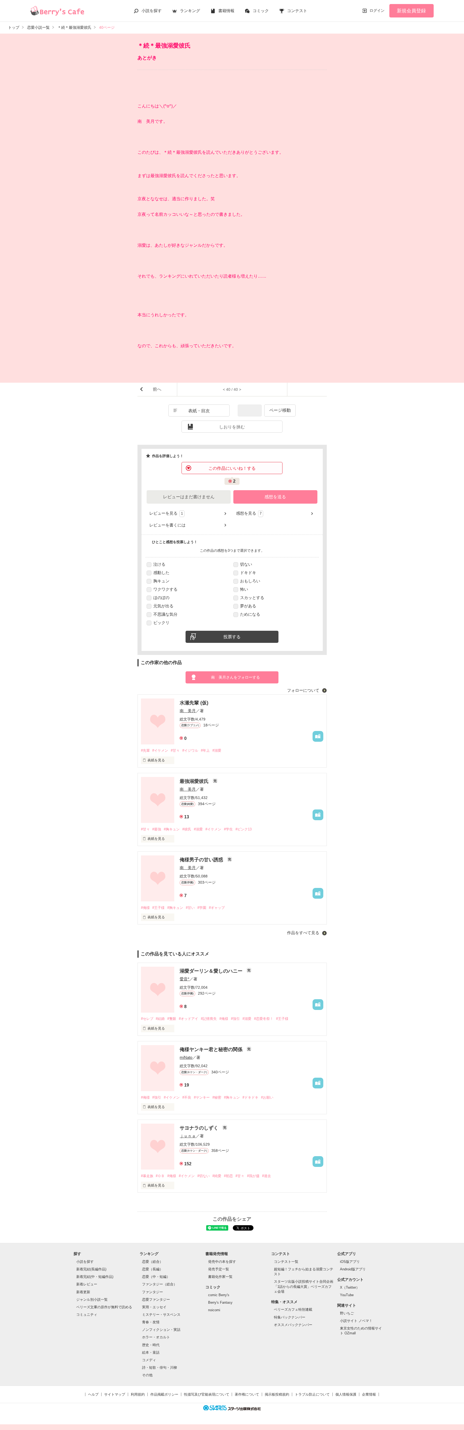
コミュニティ (86, 1315)
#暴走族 (147, 1176)
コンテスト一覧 (286, 1262)
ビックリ (161, 622)
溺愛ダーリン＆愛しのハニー (212, 971)
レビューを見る (166, 513)
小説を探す (152, 10)
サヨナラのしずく (200, 1128)
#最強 (156, 829)
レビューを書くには (167, 525)
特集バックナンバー (289, 1317)
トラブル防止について (312, 1394)
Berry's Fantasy (220, 1302)
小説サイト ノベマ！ (356, 1321)
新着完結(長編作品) (91, 1269)
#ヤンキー (202, 1097)
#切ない (203, 1176)
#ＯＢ (160, 1176)
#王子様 (158, 908)
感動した (161, 572)
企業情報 (369, 1394)
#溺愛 (216, 750)
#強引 (235, 1019)
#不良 (186, 1097)
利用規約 (138, 1394)
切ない (246, 564)
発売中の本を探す (222, 1262)
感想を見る (249, 513)
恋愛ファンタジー (156, 1300)
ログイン (377, 10)
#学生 (228, 829)
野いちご (347, 1313)
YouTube (347, 1295)
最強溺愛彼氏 (195, 781)
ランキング (190, 10)
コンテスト (297, 10)
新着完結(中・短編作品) (94, 1277)
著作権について (247, 1394)
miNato (186, 1057)
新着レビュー (86, 1284)
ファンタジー (152, 1292)
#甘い (190, 908)
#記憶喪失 (209, 1019)
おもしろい (250, 581)
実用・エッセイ (154, 1307)
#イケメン (160, 750)
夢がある (248, 606)
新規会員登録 (411, 10)
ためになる (250, 614)
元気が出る (163, 606)
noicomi (214, 1310)
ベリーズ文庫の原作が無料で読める (104, 1307)
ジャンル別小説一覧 (92, 1300)
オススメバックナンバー (293, 1325)
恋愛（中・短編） (156, 1277)
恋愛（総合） (152, 1262)
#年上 (205, 750)
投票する (232, 637)
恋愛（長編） (152, 1269)
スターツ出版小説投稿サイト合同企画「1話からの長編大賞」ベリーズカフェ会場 (303, 1286)
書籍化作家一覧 (220, 1277)
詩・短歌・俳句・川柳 (159, 1368)
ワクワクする (165, 589)
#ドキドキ (250, 1097)
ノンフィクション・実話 (161, 1330)
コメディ (149, 1360)
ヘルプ (93, 1394)
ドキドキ (248, 572)
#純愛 (216, 1176)
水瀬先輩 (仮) (194, 702)
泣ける (159, 564)
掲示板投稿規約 (277, 1394)
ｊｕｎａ (188, 1136)
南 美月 (188, 710)
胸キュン (161, 581)
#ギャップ (217, 908)
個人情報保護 (345, 1394)
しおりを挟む (232, 427)
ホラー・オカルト (156, 1337)
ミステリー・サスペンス (161, 1315)
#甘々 (175, 750)
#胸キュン (172, 829)
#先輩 (145, 750)
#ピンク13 (243, 829)
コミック (261, 10)
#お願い (267, 1097)
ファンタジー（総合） (159, 1284)
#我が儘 (253, 1176)
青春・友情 (151, 1322)
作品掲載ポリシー (164, 1394)
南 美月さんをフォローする (235, 677)
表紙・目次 (199, 410)
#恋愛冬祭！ (263, 1019)
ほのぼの (161, 597)
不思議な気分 (165, 614)
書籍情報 (226, 10)
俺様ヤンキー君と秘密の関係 (212, 1049)
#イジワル (190, 750)
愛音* (184, 979)
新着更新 (83, 1292)
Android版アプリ (353, 1269)
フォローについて (303, 690)
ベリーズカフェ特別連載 (293, 1309)
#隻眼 (171, 1019)
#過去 (266, 1176)
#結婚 (160, 1019)
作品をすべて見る (303, 932)
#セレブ (147, 1019)
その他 (147, 1375)
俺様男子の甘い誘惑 (202, 859)
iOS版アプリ (350, 1262)
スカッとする (252, 597)
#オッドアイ (188, 1019)
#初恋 (228, 1176)
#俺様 (145, 908)
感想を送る (275, 496)
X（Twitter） (350, 1287)
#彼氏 (186, 829)
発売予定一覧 (218, 1269)
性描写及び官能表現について (206, 1394)
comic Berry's (218, 1295)
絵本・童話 (151, 1352)
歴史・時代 (151, 1345)
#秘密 (216, 1097)
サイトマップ (114, 1394)
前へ (157, 389)
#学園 (201, 908)
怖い (244, 589)
